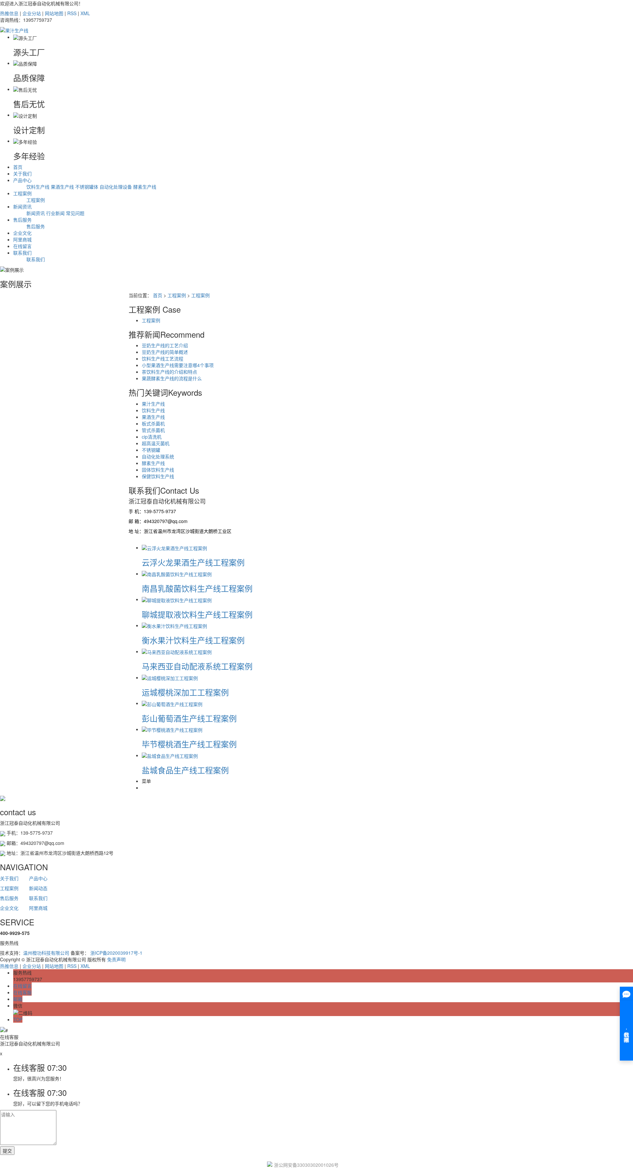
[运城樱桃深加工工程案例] (170, 677)
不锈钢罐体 (86, 186)
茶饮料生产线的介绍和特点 (169, 371)
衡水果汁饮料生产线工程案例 (193, 640)
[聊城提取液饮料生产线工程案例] (177, 599)
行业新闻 (55, 213)
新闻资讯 (22, 206)
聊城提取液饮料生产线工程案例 (197, 614)
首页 (17, 167)
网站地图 (54, 13)
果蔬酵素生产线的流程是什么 (172, 378)
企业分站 (31, 13)
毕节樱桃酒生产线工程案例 (189, 744)
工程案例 (22, 193)
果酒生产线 (62, 186)
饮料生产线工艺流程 (162, 358)
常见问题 (75, 213)
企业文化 (22, 233)
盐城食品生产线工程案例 (185, 770)
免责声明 (116, 959)
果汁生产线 (153, 403)
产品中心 (22, 180)
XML (85, 13)
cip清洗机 (152, 436)
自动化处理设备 (116, 186)
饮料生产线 (37, 186)
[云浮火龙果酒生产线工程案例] (174, 547)
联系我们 (22, 252)
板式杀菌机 (153, 423)
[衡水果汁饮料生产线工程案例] (174, 625)
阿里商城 (22, 239)
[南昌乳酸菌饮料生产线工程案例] (177, 573)
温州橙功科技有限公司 (46, 952)
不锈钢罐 (151, 450)
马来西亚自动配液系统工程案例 (197, 666)
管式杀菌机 (153, 430)
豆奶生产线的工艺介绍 (165, 345)
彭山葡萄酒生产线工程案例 (189, 718)
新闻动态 (38, 888)
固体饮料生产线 (158, 469)
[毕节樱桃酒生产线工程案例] (172, 729)
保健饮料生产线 (158, 476)
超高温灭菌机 (155, 443)
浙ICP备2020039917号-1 (116, 952)
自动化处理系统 (158, 456)
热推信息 (9, 13)
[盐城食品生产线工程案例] (170, 755)
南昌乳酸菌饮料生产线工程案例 (197, 588)
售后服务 (22, 219)
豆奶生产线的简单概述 (165, 352)
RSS (71, 13)
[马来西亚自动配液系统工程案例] (177, 651)
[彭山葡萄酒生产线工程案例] (172, 703)
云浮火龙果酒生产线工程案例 (193, 562)
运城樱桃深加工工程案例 (185, 692)
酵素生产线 (144, 186)
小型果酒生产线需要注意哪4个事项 (178, 365)
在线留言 (22, 246)
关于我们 (22, 173)
